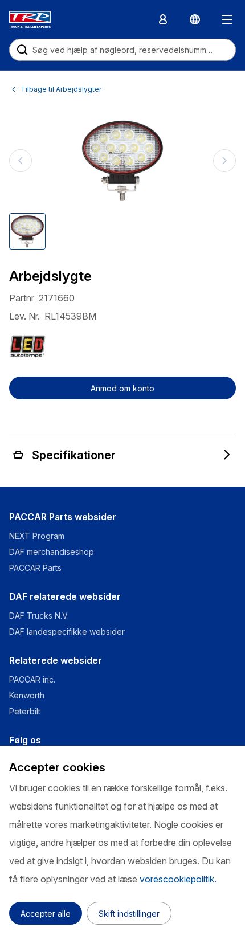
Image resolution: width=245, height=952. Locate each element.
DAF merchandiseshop (51, 552)
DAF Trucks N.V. (39, 615)
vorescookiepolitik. (178, 879)
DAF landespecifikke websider (67, 631)
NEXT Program (38, 536)
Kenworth (26, 695)
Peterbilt (24, 711)
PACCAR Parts (35, 568)
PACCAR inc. (32, 679)
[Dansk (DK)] (195, 19)
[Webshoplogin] (163, 19)
